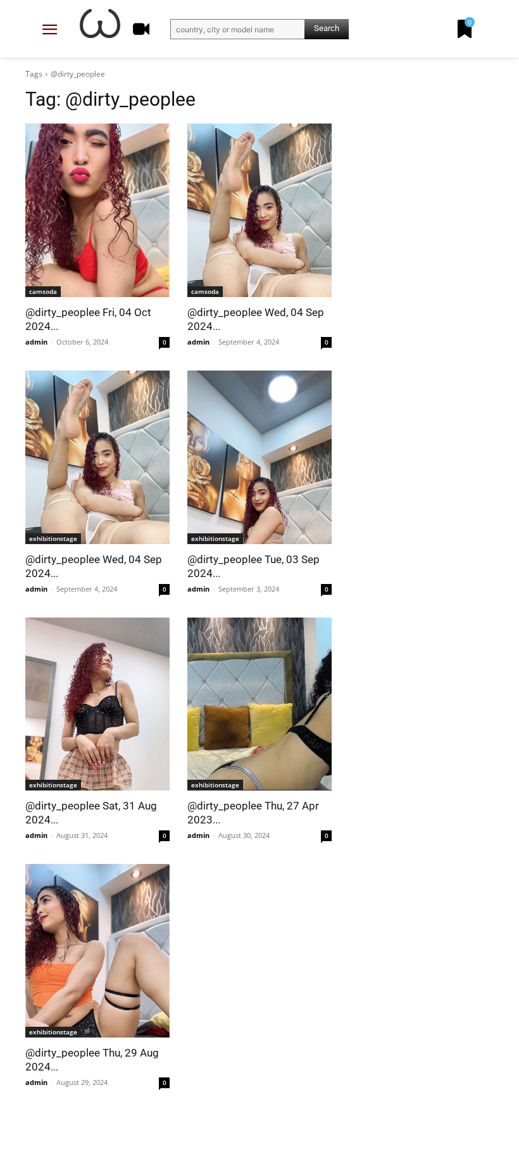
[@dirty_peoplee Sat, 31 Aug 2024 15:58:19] (97, 704)
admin (36, 341)
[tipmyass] (100, 23)
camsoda (43, 291)
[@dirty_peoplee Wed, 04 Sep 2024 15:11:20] (259, 210)
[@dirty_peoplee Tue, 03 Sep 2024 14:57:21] (259, 457)
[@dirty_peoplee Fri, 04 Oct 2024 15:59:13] (97, 210)
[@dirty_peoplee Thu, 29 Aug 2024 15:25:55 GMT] (97, 951)
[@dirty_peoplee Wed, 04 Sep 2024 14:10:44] (97, 457)
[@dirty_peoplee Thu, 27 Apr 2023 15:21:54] (259, 704)
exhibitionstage (53, 538)
